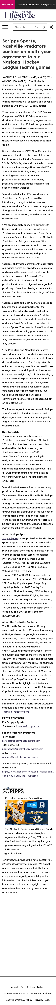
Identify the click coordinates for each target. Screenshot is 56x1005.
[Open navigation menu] (5, 27)
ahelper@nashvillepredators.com (20, 757)
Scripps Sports (10, 538)
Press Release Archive (33, 987)
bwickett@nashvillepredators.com (21, 740)
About (14, 987)
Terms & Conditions (41, 993)
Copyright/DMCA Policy (19, 999)
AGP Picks (7, 4)
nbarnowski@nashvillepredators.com (22, 748)
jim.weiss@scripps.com (28, 726)
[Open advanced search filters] (43, 27)
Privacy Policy (42, 999)
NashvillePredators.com (15, 711)
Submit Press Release (16, 993)
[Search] (36, 27)
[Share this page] (52, 27)
